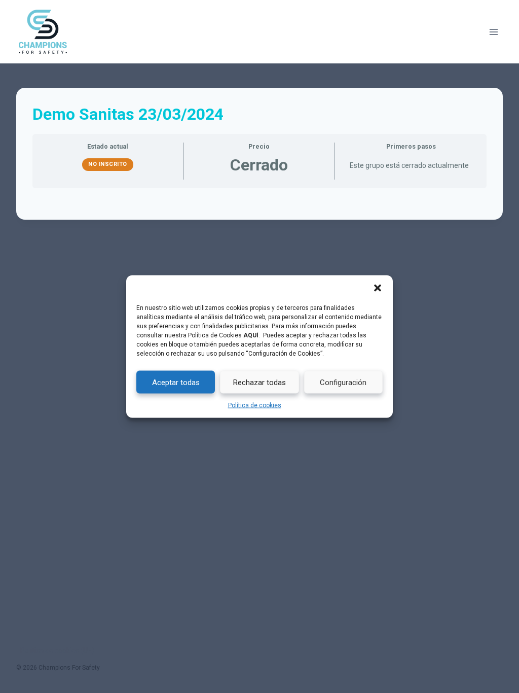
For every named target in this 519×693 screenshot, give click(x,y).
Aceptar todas (176, 382)
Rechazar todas (259, 382)
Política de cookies (254, 405)
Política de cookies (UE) (57, 650)
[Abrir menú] (493, 32)
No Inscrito (107, 164)
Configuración (343, 382)
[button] (378, 288)
